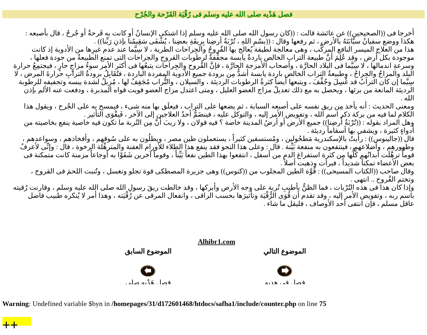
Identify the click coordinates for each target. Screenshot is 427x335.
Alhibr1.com (216, 241)
